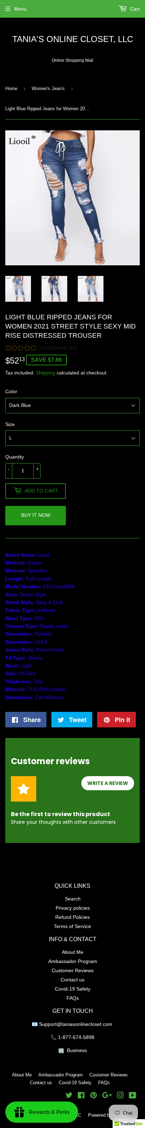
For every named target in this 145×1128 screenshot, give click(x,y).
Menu (20, 9)
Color (11, 391)
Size (10, 424)
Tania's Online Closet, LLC (72, 39)
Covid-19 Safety (72, 989)
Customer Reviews (73, 970)
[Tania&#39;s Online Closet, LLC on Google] (107, 1096)
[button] (41, 348)
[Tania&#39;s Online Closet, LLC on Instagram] (120, 1096)
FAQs (73, 998)
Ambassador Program (72, 961)
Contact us (72, 979)
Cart (134, 9)
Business (77, 1050)
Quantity (14, 457)
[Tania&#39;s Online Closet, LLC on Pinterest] (93, 1096)
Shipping (45, 373)
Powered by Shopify (108, 1115)
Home (11, 88)
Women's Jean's (48, 88)
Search (73, 899)
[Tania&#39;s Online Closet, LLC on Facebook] (81, 1096)
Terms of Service (72, 926)
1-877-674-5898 (76, 1037)
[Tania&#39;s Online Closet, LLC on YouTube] (132, 1096)
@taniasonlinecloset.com (85, 1024)
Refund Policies (72, 917)
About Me (72, 952)
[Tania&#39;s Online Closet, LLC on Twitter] (68, 1096)
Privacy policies (73, 908)
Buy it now (35, 515)
